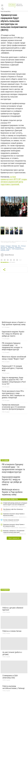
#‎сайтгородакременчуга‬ (18, 249)
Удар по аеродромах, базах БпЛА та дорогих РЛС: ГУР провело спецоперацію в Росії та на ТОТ (14, 380)
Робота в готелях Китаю (11, 631)
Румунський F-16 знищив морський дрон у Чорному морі (12, 368)
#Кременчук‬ (11, 247)
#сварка (3, 246)
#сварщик (8, 246)
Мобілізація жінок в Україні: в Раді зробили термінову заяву (13, 323)
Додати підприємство (14, 538)
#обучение (14, 246)
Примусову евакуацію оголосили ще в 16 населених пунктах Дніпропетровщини (13, 407)
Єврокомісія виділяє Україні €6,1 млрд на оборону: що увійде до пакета (13, 334)
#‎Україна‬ (8, 249)
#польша (23, 246)
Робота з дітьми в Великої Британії (12, 609)
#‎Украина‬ (3, 249)
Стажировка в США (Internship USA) (10, 676)
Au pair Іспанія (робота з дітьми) (12, 653)
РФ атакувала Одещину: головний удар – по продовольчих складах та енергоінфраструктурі (12, 346)
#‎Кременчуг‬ (18, 247)
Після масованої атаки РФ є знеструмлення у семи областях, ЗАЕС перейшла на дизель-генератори (13, 394)
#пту (19, 246)
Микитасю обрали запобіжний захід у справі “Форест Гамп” (14, 358)
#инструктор (4, 247)
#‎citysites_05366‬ (5, 250)
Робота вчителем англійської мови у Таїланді (13, 687)
